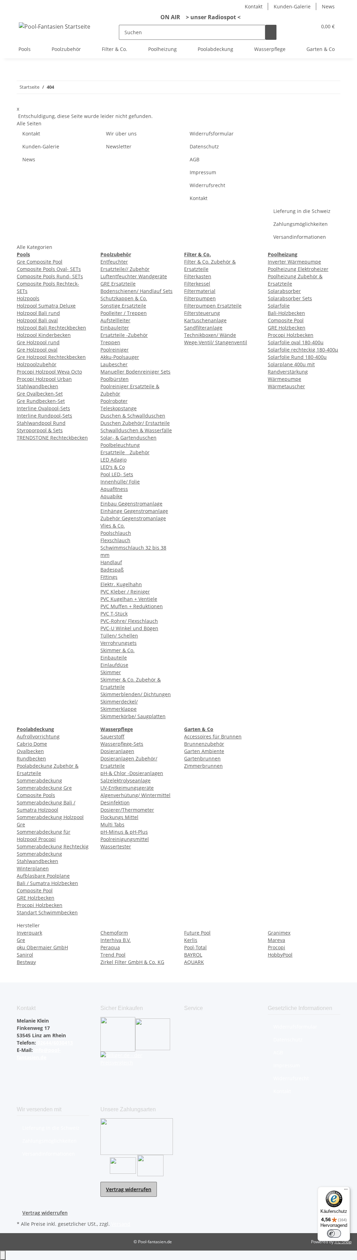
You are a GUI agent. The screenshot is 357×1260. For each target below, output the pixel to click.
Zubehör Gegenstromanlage (133, 518)
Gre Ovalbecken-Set (40, 393)
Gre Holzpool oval (37, 349)
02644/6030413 (54, 1042)
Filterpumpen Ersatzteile (213, 305)
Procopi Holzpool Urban (44, 379)
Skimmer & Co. (117, 650)
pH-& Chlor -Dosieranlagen (131, 773)
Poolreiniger (114, 349)
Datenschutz (204, 146)
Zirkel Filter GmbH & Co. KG (132, 962)
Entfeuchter (114, 261)
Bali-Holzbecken (286, 313)
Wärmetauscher (286, 386)
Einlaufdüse (114, 665)
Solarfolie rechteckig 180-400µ (303, 349)
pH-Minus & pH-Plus (124, 831)
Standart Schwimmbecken (47, 912)
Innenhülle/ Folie (120, 481)
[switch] (334, 1233)
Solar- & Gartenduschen (128, 437)
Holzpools (28, 298)
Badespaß (112, 569)
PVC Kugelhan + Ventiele (128, 599)
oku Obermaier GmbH (42, 947)
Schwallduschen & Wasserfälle (136, 430)
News (328, 6)
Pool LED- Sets (116, 474)
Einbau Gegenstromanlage (131, 503)
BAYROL (193, 954)
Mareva (276, 940)
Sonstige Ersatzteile (123, 305)
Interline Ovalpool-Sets (43, 408)
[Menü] (346, 1191)
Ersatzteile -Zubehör (124, 335)
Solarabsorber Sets (290, 298)
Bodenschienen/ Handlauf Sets (136, 291)
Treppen (110, 342)
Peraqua (110, 947)
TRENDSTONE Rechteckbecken (52, 437)
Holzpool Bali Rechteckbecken (51, 327)
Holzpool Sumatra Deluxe (46, 305)
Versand (120, 1224)
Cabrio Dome (32, 743)
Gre (21, 940)
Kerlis (190, 940)
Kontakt (254, 6)
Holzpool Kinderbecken (44, 335)
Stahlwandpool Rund (41, 423)
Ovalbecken (30, 751)
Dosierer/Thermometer (127, 809)
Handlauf (111, 562)
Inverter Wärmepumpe (294, 261)
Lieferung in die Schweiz (302, 211)
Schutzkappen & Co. (123, 298)
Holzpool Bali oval (37, 320)
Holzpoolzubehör (36, 364)
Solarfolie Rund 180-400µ (297, 357)
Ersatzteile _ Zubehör (125, 452)
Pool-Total (195, 947)
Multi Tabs (112, 824)
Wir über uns (121, 133)
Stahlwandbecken (37, 386)
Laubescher (114, 364)
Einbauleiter (114, 327)
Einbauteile (113, 657)
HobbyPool (280, 954)
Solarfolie (279, 305)
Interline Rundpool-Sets (44, 415)
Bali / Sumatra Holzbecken (47, 883)
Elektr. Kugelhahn (121, 584)
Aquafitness (114, 489)
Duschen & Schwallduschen (132, 415)
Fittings (108, 577)
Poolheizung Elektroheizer (298, 269)
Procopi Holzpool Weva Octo (49, 371)
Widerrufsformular (212, 133)
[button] (297, 26)
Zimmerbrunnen (203, 765)
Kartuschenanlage (205, 320)
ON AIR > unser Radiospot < (198, 17)
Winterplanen (33, 868)
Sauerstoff (112, 736)
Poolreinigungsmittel (124, 839)
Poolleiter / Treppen (123, 313)
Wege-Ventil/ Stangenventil (215, 342)
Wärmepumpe (284, 379)
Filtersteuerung (202, 313)
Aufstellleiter (115, 320)
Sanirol (25, 954)
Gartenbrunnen (202, 758)
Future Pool (197, 932)
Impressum (203, 172)
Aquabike (111, 496)
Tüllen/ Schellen (119, 635)
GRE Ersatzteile (118, 283)
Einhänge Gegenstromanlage (134, 511)
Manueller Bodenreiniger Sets (135, 371)
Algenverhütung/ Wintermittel (135, 795)
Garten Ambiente (204, 751)
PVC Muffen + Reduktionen (131, 606)
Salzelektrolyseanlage (125, 780)
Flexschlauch (115, 540)
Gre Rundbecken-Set (41, 401)
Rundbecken (31, 758)
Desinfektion (115, 802)
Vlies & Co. (112, 525)
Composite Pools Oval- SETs (49, 269)
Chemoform (114, 932)
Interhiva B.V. (115, 940)
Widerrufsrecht (207, 185)
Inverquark (29, 932)
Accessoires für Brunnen (213, 736)
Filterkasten (197, 276)
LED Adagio (113, 459)
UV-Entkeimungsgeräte (127, 787)
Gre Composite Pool (39, 261)
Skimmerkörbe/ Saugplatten (133, 716)
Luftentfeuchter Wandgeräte (133, 276)
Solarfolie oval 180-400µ (296, 342)
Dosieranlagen (117, 751)
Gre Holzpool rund (38, 342)
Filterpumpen (200, 298)
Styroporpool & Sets (40, 430)
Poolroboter (114, 401)
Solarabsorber (284, 291)
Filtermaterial (199, 291)
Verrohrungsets (118, 643)
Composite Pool (286, 320)
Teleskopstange (118, 408)
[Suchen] (270, 32)
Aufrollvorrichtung (38, 736)
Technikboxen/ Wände (210, 335)
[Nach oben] (3, 1255)
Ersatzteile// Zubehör (125, 269)
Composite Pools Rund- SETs (50, 276)
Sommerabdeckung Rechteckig (53, 846)
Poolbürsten (114, 379)
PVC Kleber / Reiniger (125, 591)
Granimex (279, 932)
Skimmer (110, 672)
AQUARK (194, 962)
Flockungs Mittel (119, 817)
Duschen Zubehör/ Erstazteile (135, 423)
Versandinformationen (299, 237)
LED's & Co (112, 467)
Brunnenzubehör (204, 743)
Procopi (276, 947)
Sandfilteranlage (203, 327)
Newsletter (118, 146)
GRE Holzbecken (286, 327)
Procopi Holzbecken (290, 335)
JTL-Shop (343, 1242)
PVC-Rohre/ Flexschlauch (129, 621)
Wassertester (115, 846)
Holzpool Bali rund (38, 313)
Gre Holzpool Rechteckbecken (51, 357)
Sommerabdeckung (39, 780)
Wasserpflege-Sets (121, 743)
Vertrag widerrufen (128, 1189)
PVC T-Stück (114, 613)
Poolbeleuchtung (120, 445)
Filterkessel (197, 283)
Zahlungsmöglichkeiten (300, 224)
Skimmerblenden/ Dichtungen (135, 694)
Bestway (26, 962)
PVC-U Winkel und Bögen (129, 628)
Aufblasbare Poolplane (43, 875)
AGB (194, 159)
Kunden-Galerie (292, 6)
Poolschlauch (115, 533)
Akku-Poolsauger (119, 357)
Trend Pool (113, 954)
